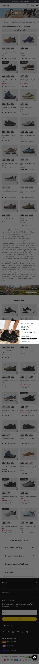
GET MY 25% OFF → (29, 338)
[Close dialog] (38, 320)
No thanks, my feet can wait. (26, 341)
